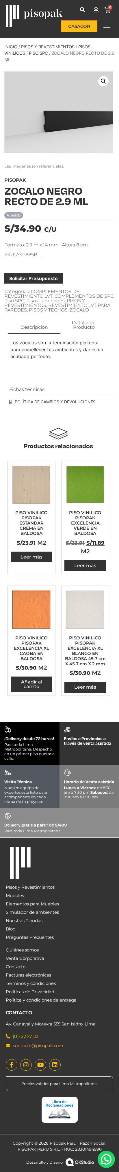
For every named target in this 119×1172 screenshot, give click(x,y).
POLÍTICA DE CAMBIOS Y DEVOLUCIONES (55, 401)
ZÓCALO (79, 310)
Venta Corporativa (25, 958)
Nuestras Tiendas (24, 920)
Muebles (15, 895)
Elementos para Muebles (32, 904)
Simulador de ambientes (32, 912)
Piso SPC (38, 53)
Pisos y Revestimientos (30, 887)
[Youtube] (40, 1065)
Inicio (10, 47)
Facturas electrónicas (28, 975)
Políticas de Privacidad (30, 991)
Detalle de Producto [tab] (84, 325)
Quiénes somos (22, 950)
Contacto (15, 966)
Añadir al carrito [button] (31, 684)
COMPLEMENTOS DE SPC (84, 296)
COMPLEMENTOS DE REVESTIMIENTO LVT (41, 294)
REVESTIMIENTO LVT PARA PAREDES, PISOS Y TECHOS (57, 308)
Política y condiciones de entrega (41, 1000)
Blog (11, 929)
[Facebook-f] (11, 1065)
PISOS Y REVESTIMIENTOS (48, 47)
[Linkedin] (55, 1065)
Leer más (31, 557)
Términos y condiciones (31, 983)
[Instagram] (26, 1065)
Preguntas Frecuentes (30, 937)
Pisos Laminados (45, 300)
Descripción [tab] (34, 327)
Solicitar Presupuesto (33, 278)
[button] (82, 10)
